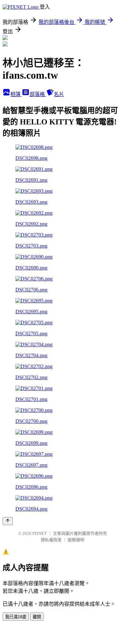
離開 (37, 616)
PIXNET (39, 533)
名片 (59, 94)
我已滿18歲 (15, 616)
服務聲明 (76, 539)
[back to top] (8, 521)
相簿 (16, 94)
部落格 (37, 94)
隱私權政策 (51, 539)
